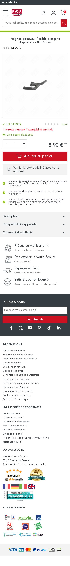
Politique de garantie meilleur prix (21, 383)
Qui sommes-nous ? (13, 417)
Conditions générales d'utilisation (21, 375)
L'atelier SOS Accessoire (16, 422)
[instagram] (40, 329)
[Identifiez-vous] (53, 13)
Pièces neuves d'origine (15, 387)
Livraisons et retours (14, 367)
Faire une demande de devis (18, 355)
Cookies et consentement (17, 395)
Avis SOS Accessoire (14, 430)
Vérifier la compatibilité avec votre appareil (36, 169)
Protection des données (16, 379)
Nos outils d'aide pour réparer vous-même (26, 438)
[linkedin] (59, 329)
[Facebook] (11, 329)
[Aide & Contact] (44, 13)
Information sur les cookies (17, 391)
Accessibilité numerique (16, 399)
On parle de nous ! (13, 434)
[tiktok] (49, 329)
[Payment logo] (35, 549)
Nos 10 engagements (14, 426)
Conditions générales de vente (20, 359)
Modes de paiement (14, 371)
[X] (21, 329)
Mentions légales (12, 363)
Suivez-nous (14, 302)
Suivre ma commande (14, 350)
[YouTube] (30, 329)
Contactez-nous (11, 413)
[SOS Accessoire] (17, 12)
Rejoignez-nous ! (12, 442)
